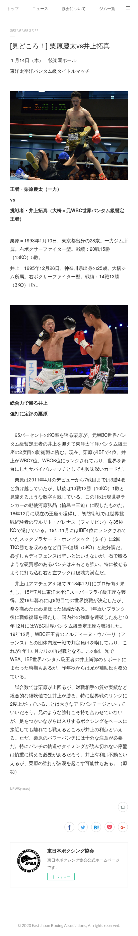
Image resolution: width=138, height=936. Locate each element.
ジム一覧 (107, 8)
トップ (13, 8)
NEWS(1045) (20, 788)
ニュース (40, 8)
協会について (74, 8)
